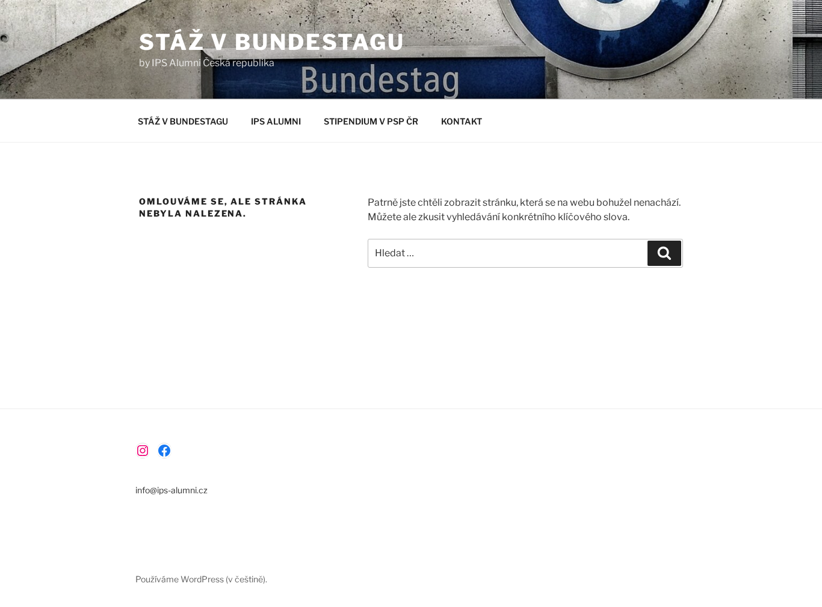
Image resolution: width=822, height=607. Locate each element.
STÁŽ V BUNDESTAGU (272, 42)
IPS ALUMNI (276, 121)
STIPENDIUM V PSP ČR (371, 121)
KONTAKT (461, 121)
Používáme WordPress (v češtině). (201, 579)
